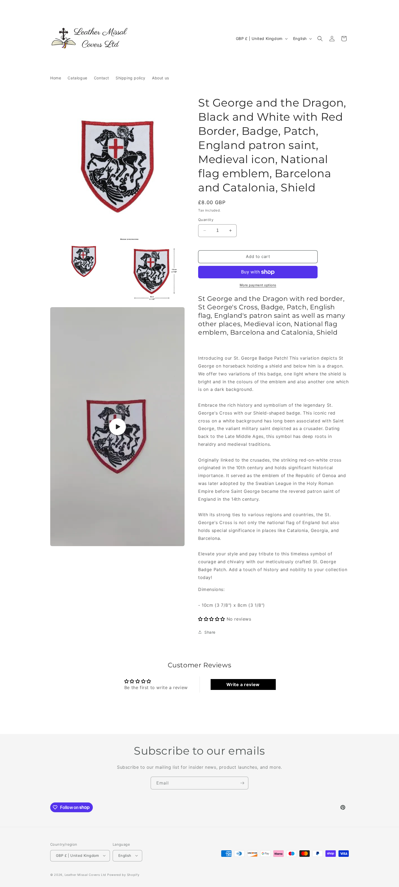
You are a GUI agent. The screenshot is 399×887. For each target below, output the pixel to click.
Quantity (205, 219)
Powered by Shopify (123, 874)
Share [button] (210, 632)
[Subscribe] (242, 783)
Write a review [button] (242, 684)
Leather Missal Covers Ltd (85, 874)
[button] (320, 39)
